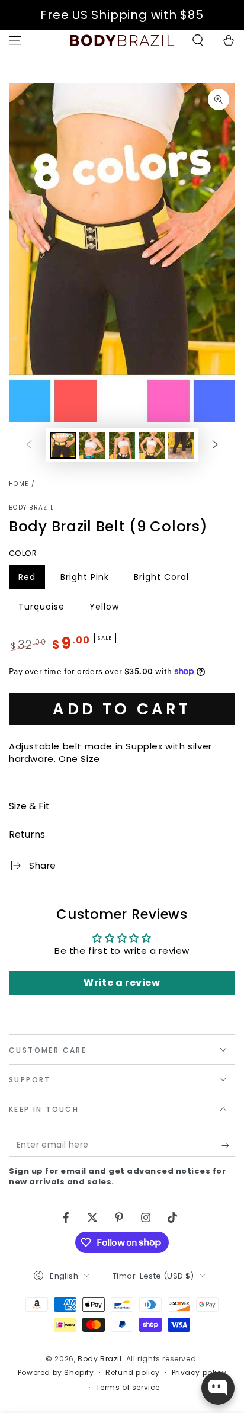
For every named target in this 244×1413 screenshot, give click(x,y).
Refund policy (132, 1372)
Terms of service (128, 1387)
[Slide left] (29, 445)
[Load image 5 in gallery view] (181, 445)
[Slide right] (215, 445)
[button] (197, 40)
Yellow (109, 610)
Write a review (122, 982)
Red (31, 580)
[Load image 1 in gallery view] (63, 445)
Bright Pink (87, 580)
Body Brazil (31, 508)
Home (18, 483)
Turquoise (45, 610)
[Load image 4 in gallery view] (152, 445)
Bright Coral (161, 580)
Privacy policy (199, 1372)
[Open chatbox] (218, 1388)
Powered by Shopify (56, 1372)
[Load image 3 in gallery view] (122, 445)
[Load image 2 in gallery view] (92, 445)
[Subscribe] (228, 1145)
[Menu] (15, 40)
